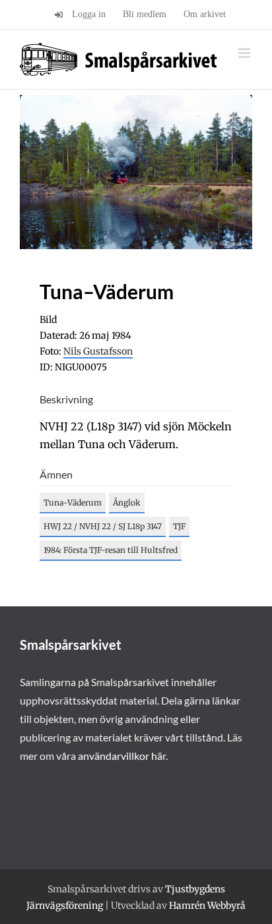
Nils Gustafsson (98, 351)
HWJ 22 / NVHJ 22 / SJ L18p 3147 (103, 526)
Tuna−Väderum (73, 502)
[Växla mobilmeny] (245, 53)
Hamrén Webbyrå (207, 905)
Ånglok (127, 502)
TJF (179, 526)
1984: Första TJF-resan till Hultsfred (111, 550)
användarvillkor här (122, 755)
